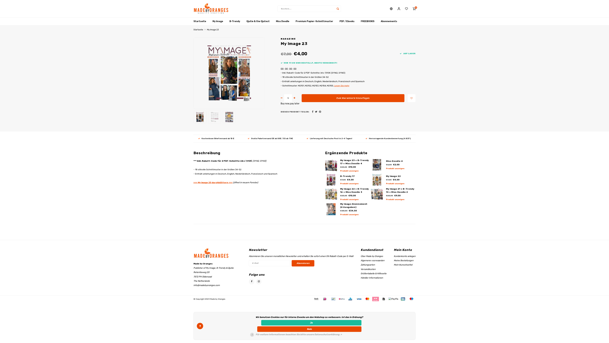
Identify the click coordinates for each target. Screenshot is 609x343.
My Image (218, 21)
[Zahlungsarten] (316, 299)
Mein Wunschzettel (403, 264)
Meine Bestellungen (403, 260)
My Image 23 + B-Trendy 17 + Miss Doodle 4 (354, 162)
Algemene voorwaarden (372, 260)
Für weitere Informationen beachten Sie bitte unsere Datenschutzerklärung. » (299, 334)
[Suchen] (338, 9)
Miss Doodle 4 (394, 161)
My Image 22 (393, 176)
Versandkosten (368, 269)
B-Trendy (234, 21)
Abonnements (389, 21)
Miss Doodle (282, 21)
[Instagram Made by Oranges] (259, 281)
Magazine (288, 39)
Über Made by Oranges (372, 256)
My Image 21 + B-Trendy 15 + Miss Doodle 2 (400, 190)
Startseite (199, 21)
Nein (309, 329)
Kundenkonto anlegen (405, 256)
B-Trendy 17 (347, 176)
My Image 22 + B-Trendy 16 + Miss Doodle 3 (354, 190)
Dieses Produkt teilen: (295, 112)
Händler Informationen (372, 277)
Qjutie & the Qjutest (258, 21)
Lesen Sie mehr (341, 85)
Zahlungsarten (368, 264)
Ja (311, 322)
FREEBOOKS (367, 21)
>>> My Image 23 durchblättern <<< (212, 182)
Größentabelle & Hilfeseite (373, 273)
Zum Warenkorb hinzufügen (353, 98)
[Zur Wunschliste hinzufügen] (412, 98)
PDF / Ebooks (347, 21)
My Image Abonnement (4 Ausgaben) (354, 205)
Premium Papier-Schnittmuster (314, 21)
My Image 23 (213, 29)
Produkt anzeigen (349, 171)
